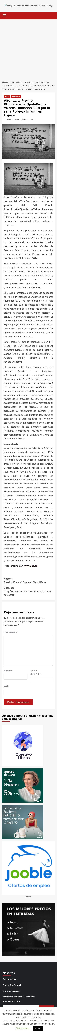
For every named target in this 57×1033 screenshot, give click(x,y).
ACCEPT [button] (38, 1028)
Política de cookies (11, 991)
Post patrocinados (11, 1001)
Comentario (10, 633)
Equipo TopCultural (12, 985)
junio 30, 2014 (27, 120)
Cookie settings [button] (22, 1028)
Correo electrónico (36, 672)
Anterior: (25, 581)
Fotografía (16, 97)
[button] (4, 15)
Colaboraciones (10, 979)
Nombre (8, 671)
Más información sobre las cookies (19, 997)
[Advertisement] (28, 49)
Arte (7, 97)
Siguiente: (27, 591)
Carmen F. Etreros (12, 120)
